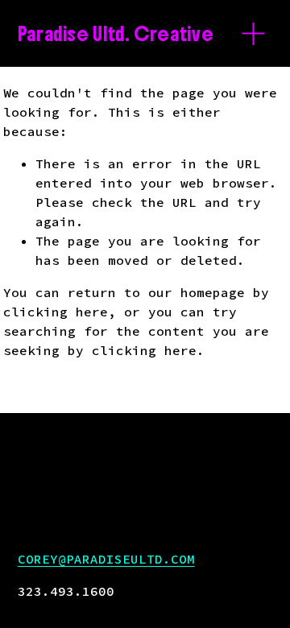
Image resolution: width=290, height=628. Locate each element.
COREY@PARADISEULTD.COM (106, 559)
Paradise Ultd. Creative (116, 34)
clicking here (55, 312)
